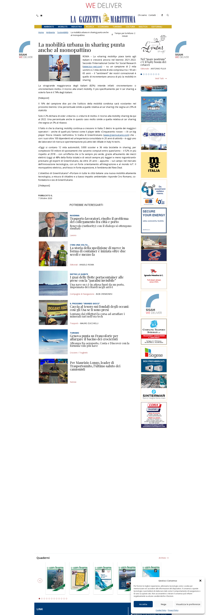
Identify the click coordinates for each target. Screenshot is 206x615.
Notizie (73, 382)
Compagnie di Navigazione (82, 294)
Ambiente (49, 26)
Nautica (143, 26)
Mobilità (62, 26)
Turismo (117, 26)
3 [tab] (146, 74)
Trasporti (74, 323)
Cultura (130, 26)
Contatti (152, 15)
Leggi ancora (154, 65)
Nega (163, 604)
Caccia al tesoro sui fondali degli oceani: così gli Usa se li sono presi (99, 308)
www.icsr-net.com (92, 66)
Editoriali (156, 26)
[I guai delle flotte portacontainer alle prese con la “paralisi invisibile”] (53, 283)
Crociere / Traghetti (79, 352)
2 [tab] (143, 74)
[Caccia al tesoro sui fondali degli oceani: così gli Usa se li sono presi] (53, 312)
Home (41, 32)
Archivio (162, 557)
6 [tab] (153, 74)
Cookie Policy (161, 610)
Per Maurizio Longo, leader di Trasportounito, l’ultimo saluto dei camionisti (95, 365)
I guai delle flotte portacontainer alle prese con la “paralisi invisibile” (97, 279)
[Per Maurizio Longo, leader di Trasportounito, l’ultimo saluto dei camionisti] (53, 371)
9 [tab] (59, 598)
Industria (76, 26)
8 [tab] (158, 74)
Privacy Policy (173, 610)
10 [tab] (61, 598)
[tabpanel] (154, 65)
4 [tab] (148, 74)
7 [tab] (156, 74)
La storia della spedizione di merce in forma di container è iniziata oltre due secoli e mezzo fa (98, 251)
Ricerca (90, 26)
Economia (103, 26)
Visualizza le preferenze (188, 604)
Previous (40, 580)
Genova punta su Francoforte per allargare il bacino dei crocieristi (94, 337)
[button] (200, 580)
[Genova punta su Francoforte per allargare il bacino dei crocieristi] (53, 341)
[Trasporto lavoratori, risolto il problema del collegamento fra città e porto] (53, 224)
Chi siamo (142, 15)
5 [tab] (151, 74)
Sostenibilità (62, 32)
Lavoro (73, 235)
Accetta (143, 604)
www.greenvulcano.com (116, 135)
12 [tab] (66, 598)
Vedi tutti (159, 78)
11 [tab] (64, 598)
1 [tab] (141, 74)
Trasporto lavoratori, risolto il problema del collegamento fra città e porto (99, 220)
